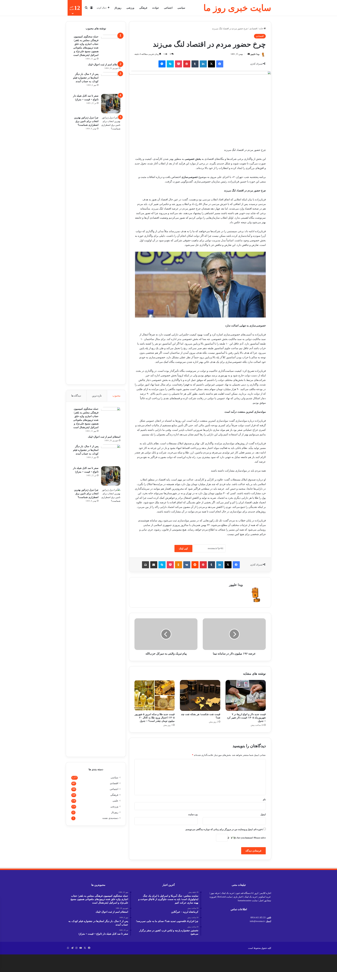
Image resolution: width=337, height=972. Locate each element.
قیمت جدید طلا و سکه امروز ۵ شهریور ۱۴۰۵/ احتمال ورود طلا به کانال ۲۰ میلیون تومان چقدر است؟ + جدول (155, 717)
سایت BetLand (224, 896)
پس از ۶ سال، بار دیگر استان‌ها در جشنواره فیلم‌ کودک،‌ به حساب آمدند (85, 78)
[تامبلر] (195, 63)
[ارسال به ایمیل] (249, 54)
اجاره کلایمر (265, 893)
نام (264, 799)
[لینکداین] (203, 63)
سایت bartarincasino (247, 900)
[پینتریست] (186, 63)
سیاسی (181, 7)
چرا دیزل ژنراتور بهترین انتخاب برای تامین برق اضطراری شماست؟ (86, 121)
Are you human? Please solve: (251, 837)
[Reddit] (195, 564)
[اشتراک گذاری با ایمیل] (153, 564)
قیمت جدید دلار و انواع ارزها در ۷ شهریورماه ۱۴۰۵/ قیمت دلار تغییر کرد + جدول (246, 717)
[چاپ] (145, 564)
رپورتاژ (117, 7)
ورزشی (130, 7)
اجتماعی (168, 7)
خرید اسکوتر (265, 896)
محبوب (116, 395)
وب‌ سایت (192, 814)
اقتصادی (253, 28)
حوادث (155, 7)
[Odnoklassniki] (178, 564)
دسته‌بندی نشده (110, 818)
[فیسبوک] (219, 63)
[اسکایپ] (170, 63)
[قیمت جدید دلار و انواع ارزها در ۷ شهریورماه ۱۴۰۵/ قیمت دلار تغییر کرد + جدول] (246, 695)
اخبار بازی (238, 896)
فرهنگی (143, 7)
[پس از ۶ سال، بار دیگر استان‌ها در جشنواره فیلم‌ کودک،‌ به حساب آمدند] (110, 81)
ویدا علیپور (254, 54)
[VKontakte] (186, 564)
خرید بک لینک (227, 893)
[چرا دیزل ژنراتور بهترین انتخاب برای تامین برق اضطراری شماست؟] (110, 247)
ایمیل (263, 814)
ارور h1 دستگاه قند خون (247, 893)
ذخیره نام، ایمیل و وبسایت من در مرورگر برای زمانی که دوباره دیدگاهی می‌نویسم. (224, 829)
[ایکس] (211, 63)
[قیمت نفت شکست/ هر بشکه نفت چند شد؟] (200, 695)
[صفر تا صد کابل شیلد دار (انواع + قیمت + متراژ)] (110, 103)
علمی (115, 800)
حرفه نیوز (215, 893)
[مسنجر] (162, 63)
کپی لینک (183, 548)
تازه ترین (97, 395)
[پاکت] (178, 63)
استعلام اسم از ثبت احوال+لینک (104, 64)
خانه (261, 28)
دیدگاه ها (76, 395)
